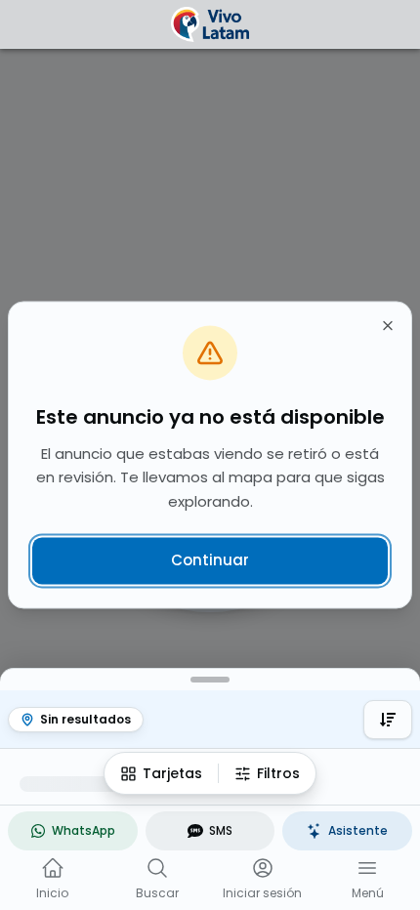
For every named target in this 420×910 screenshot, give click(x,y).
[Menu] (367, 868)
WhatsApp (83, 830)
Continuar (210, 560)
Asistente (358, 830)
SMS (220, 830)
